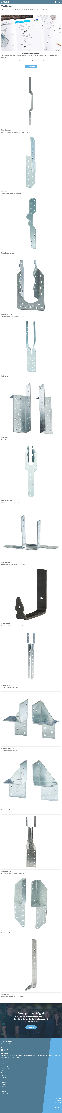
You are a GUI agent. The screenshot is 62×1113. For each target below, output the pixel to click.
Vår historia (3, 1086)
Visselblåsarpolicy (5, 1093)
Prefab (2, 1070)
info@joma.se (58, 1107)
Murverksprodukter (5, 1068)
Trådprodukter (4, 1073)
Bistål (38, 1055)
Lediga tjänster (4, 1079)
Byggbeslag (3, 1063)
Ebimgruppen (12, 1055)
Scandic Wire (42, 1055)
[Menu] (59, 2)
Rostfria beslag (4, 1066)
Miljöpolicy (3, 1091)
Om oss (3, 1084)
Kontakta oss (4, 1077)
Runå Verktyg (50, 1055)
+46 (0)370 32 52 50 (56, 1105)
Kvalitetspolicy (4, 1089)
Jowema (34, 1055)
